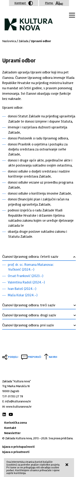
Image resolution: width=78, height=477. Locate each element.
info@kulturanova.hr (18, 401)
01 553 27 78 (15, 396)
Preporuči (34, 357)
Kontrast (20, 3)
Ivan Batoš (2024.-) (22, 288)
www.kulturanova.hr (19, 407)
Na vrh (53, 357)
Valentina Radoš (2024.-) (26, 282)
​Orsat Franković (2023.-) (25, 276)
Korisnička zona (15, 423)
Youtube (11, 414)
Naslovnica (9, 41)
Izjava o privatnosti (15, 452)
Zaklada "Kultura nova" (28, 21)
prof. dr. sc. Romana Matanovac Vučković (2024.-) (31, 267)
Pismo (49, 3)
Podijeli (13, 357)
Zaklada (23, 41)
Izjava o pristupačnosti (18, 446)
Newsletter (12, 433)
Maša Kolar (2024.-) (22, 295)
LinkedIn (4, 414)
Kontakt (10, 428)
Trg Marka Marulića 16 (16, 386)
